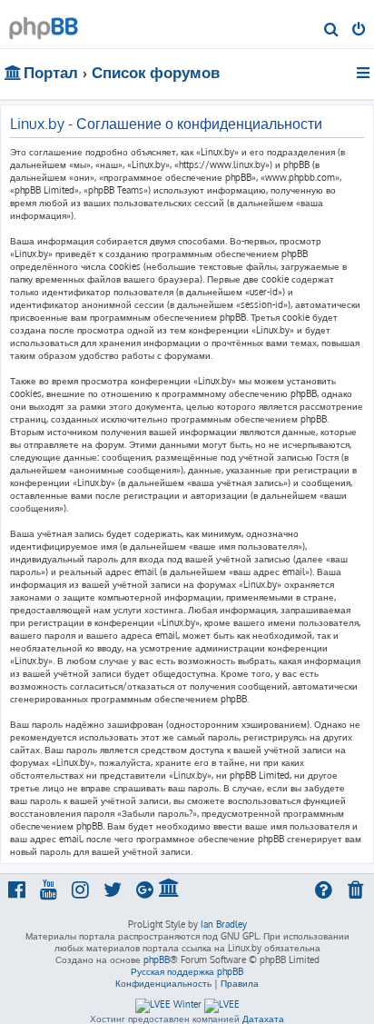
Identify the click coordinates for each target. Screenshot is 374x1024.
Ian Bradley (224, 924)
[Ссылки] (364, 72)
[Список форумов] (43, 23)
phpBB (156, 959)
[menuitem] (331, 31)
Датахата (263, 1018)
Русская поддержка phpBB (187, 971)
